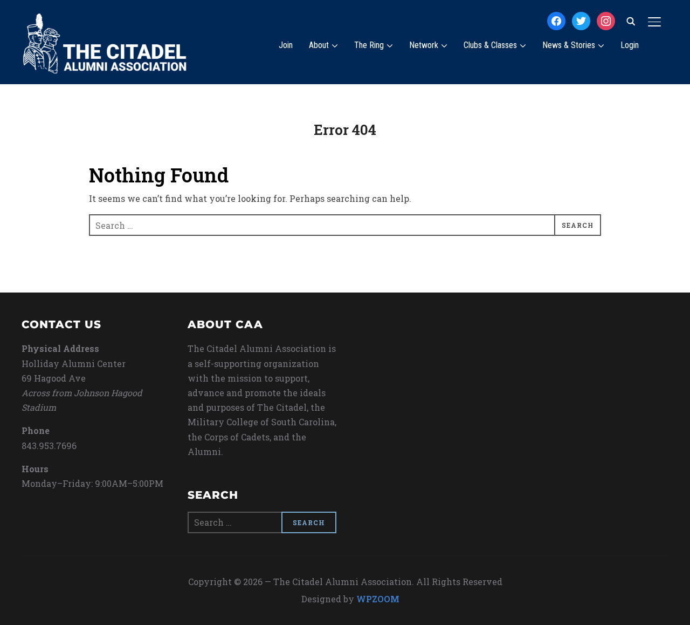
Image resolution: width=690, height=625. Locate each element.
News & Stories (568, 45)
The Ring (369, 45)
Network (423, 45)
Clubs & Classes (490, 45)
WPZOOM (377, 598)
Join (286, 45)
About (319, 45)
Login (629, 45)
